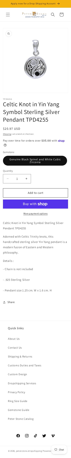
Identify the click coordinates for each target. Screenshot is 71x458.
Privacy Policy (16, 392)
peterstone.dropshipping (29, 451)
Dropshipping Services (22, 383)
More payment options (35, 213)
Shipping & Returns (20, 356)
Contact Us (15, 347)
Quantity (8, 171)
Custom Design (17, 374)
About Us (14, 338)
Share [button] (11, 302)
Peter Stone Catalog (21, 419)
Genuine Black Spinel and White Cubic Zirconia (35, 161)
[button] (8, 14)
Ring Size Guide (17, 401)
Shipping (7, 134)
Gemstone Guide (18, 410)
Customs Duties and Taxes (24, 365)
